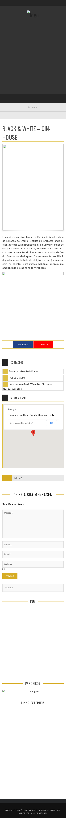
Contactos (11, 21)
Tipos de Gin (11, 65)
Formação (10, 91)
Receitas (9, 51)
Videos (8, 97)
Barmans (9, 84)
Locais (8, 71)
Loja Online (11, 58)
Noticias (9, 78)
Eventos (9, 45)
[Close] (5, 5)
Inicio (8, 38)
